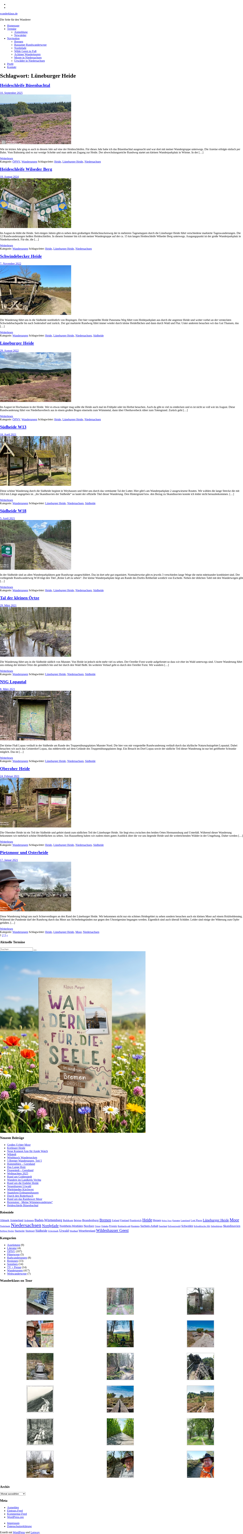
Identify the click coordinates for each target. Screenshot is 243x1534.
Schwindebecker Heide (21, 256)
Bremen (18, 41)
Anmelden (13, 1507)
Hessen (157, 1220)
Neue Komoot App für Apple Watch (27, 1151)
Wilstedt (11, 1154)
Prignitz (113, 1226)
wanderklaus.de (9, 13)
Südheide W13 (13, 427)
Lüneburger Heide (72, 161)
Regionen (12, 1260)
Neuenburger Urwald (19, 1186)
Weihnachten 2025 (17, 1173)
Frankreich (136, 1220)
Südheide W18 (13, 510)
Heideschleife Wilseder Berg (26, 169)
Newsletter (20, 35)
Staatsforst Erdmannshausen (23, 1192)
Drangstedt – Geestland (20, 1170)
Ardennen (29, 1220)
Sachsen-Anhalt (149, 1225)
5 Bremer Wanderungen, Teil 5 (24, 1160)
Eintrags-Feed (15, 1510)
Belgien (77, 1220)
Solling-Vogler (7, 1231)
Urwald (64, 1230)
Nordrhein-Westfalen (71, 1225)
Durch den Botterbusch (20, 1195)
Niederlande (5, 1226)
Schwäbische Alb (202, 1226)
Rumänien (135, 1226)
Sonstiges (12, 1264)
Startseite (20, 1230)
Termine (11, 28)
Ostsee (98, 1226)
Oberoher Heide (15, 768)
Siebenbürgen (216, 1226)
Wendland (74, 1231)
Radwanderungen (17, 1257)
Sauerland (163, 1226)
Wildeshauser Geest (112, 1230)
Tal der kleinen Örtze (19, 598)
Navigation (13, 38)
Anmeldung (21, 32)
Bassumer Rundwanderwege (30, 44)
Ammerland (16, 1220)
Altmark (4, 1220)
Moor (78, 931)
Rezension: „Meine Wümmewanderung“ (30, 1202)
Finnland (124, 1220)
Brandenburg (90, 1220)
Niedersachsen (92, 161)
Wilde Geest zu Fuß (25, 51)
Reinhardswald (124, 1226)
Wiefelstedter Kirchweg (20, 1189)
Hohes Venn (167, 1221)
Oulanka (104, 1226)
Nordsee (89, 1226)
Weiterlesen (6, 158)
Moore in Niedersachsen (28, 57)
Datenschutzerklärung (19, 1526)
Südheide (98, 335)
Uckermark (53, 1231)
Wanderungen (29, 161)
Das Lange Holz (16, 1167)
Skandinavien (231, 1226)
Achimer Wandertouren (27, 54)
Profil (10, 63)
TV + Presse (14, 1267)
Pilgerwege (13, 1254)
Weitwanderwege (17, 1273)
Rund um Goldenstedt (19, 1176)
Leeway (35, 1532)
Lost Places (196, 1220)
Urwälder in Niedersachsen (29, 60)
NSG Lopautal (13, 681)
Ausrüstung (13, 1244)
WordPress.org (15, 1517)
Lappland (185, 1220)
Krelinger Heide (16, 1147)
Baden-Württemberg (48, 1220)
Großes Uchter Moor (19, 1144)
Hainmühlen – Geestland (21, 1163)
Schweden (187, 1225)
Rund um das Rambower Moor (24, 1198)
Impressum (13, 1523)
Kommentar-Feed (17, 1513)
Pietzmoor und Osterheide (24, 852)
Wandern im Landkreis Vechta (24, 1179)
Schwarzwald (174, 1226)
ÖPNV (16, 161)
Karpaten (176, 1220)
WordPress (19, 1532)
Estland (115, 1220)
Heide (57, 161)
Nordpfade (20, 47)
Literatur (12, 1248)
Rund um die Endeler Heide (23, 1183)
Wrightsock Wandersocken (22, 1157)
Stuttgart (30, 1230)
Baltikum (68, 1220)
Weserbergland (87, 1230)
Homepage (13, 25)
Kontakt (11, 67)
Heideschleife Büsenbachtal (25, 85)
